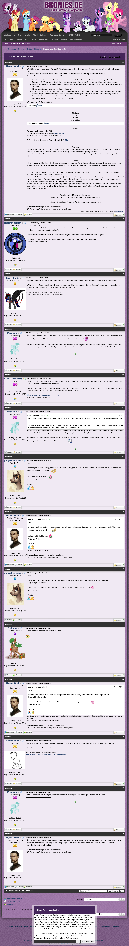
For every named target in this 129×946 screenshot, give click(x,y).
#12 (123, 736)
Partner (64, 39)
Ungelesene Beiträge (58, 35)
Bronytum (21, 49)
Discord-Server (76, 39)
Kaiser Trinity (12, 278)
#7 (123, 456)
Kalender (54, 39)
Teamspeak (43, 39)
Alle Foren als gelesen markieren (28, 926)
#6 (123, 407)
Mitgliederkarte (24, 35)
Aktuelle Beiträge (39, 35)
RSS (120, 926)
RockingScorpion (12, 223)
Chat (34, 39)
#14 (123, 833)
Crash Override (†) (13, 379)
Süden (36, 49)
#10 (123, 624)
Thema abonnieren (13, 901)
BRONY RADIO (74, 35)
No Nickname (12, 741)
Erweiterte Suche (118, 39)
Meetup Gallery (16, 39)
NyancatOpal (12, 66)
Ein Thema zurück (13, 891)
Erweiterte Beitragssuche (110, 57)
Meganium (12, 333)
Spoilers (10, 904)
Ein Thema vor (27, 891)
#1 (123, 62)
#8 (123, 511)
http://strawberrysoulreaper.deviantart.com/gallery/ (46, 754)
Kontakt (10, 926)
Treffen (29, 49)
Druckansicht (106, 926)
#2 (123, 218)
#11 (123, 679)
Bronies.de (12, 49)
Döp (66, 140)
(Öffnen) (39, 106)
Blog (27, 39)
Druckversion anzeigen (15, 898)
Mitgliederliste (9, 35)
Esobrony (12, 628)
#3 (123, 273)
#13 (123, 788)
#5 (123, 374)
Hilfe (115, 926)
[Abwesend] (23, 379)
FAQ (5, 39)
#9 (123, 569)
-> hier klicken (58, 133)
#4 (123, 329)
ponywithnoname (12, 460)
